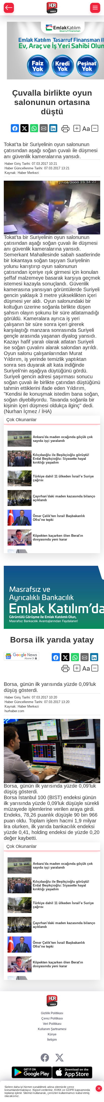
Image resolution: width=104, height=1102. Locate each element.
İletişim (52, 1039)
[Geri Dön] (9, 8)
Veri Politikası (52, 1024)
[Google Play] (32, 1072)
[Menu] (95, 8)
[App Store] (72, 1072)
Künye (52, 1034)
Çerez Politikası (52, 1018)
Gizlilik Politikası (52, 1013)
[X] (59, 1058)
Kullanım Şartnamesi (52, 1029)
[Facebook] (44, 1058)
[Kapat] (99, 1088)
